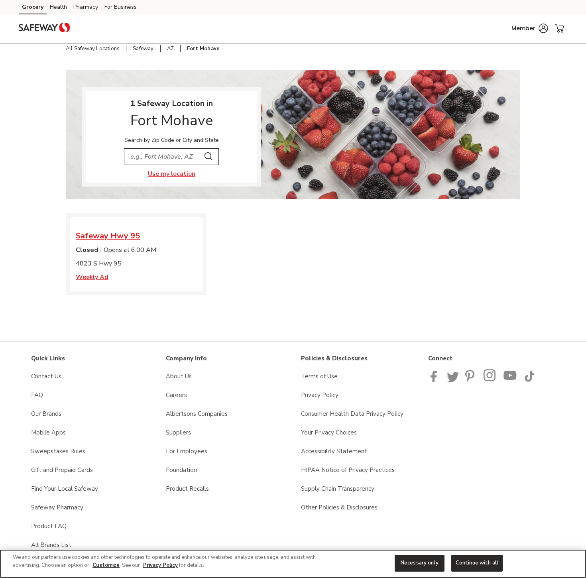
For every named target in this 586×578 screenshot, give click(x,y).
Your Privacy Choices (329, 432)
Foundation (181, 470)
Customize (106, 565)
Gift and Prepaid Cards (62, 470)
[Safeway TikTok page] (529, 380)
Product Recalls (187, 489)
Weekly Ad (92, 277)
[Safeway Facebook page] (435, 380)
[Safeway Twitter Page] (453, 380)
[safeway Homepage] (44, 29)
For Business (120, 7)
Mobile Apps (48, 432)
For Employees (186, 451)
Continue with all (477, 562)
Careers (176, 395)
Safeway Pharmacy (57, 507)
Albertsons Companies (197, 414)
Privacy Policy (319, 395)
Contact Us (46, 376)
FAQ (37, 395)
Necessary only (420, 562)
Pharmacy (85, 7)
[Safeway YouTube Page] (510, 380)
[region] (293, 564)
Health (58, 7)
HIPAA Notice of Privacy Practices (348, 470)
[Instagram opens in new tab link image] (490, 380)
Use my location (171, 173)
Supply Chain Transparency (337, 489)
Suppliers (178, 432)
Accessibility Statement (334, 451)
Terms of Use (319, 376)
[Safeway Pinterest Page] (471, 380)
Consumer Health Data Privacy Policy (352, 414)
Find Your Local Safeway (64, 489)
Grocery (32, 7)
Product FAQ (49, 526)
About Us (179, 376)
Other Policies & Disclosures (339, 507)
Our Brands (46, 414)
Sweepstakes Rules (58, 451)
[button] (529, 28)
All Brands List (51, 545)
